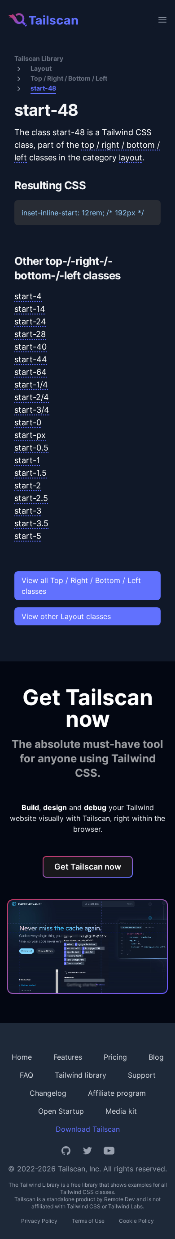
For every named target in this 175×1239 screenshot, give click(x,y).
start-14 (29, 309)
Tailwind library (80, 1075)
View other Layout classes (66, 616)
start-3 (27, 510)
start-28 (30, 334)
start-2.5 (31, 498)
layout (130, 157)
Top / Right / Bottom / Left (69, 78)
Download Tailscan (88, 1129)
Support (142, 1075)
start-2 (27, 485)
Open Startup (61, 1111)
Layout (41, 68)
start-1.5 (30, 473)
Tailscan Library (38, 58)
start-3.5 (31, 523)
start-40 (30, 346)
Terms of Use (88, 1220)
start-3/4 (31, 410)
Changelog (48, 1093)
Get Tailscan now (87, 866)
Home (22, 1056)
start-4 (28, 296)
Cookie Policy (136, 1220)
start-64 (30, 372)
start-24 (30, 321)
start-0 (27, 422)
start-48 (43, 88)
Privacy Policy (39, 1220)
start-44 (30, 359)
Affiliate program (117, 1093)
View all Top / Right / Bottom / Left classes (81, 586)
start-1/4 (31, 384)
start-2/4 (31, 397)
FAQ (26, 1075)
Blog (156, 1056)
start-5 (27, 536)
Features (67, 1056)
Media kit (121, 1111)
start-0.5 (31, 447)
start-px (30, 435)
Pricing (115, 1056)
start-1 (27, 460)
